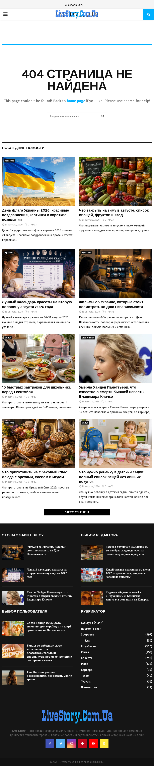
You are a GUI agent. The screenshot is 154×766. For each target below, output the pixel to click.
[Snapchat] (104, 743)
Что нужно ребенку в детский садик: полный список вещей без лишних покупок (111, 477)
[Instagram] (71, 743)
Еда (83, 161)
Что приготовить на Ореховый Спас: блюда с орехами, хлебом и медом (35, 474)
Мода (84, 664)
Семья (8, 338)
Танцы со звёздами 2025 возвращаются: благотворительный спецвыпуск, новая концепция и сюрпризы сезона (49, 653)
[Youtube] (93, 743)
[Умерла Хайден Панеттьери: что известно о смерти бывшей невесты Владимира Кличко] (115, 358)
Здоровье (87, 634)
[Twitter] (60, 743)
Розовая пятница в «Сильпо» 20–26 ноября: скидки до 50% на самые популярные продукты (128, 550)
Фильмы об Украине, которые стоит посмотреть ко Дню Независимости (111, 304)
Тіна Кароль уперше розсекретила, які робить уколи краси (49, 675)
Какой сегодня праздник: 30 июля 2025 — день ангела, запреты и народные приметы (128, 573)
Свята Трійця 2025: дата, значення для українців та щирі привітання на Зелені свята (49, 626)
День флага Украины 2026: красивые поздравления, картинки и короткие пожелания (35, 215)
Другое (86, 628)
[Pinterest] (82, 743)
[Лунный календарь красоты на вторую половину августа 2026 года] (38, 273)
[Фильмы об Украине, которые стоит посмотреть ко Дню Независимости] (115, 273)
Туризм (85, 681)
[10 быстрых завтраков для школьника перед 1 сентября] (38, 358)
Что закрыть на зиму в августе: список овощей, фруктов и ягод (114, 212)
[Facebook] (50, 743)
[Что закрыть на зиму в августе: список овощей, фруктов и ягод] (115, 181)
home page (76, 101)
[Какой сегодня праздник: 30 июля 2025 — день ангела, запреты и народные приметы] (92, 575)
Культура (9, 161)
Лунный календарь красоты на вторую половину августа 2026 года (37, 304)
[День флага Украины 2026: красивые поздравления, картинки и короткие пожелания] (38, 181)
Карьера (86, 670)
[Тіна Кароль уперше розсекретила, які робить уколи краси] (13, 677)
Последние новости (23, 148)
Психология (89, 687)
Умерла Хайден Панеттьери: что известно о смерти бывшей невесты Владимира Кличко (111, 392)
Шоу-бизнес (88, 338)
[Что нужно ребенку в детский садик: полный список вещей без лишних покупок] (115, 443)
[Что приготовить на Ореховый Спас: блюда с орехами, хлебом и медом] (38, 443)
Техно (85, 676)
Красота (9, 253)
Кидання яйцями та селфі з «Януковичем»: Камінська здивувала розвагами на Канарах (127, 596)
